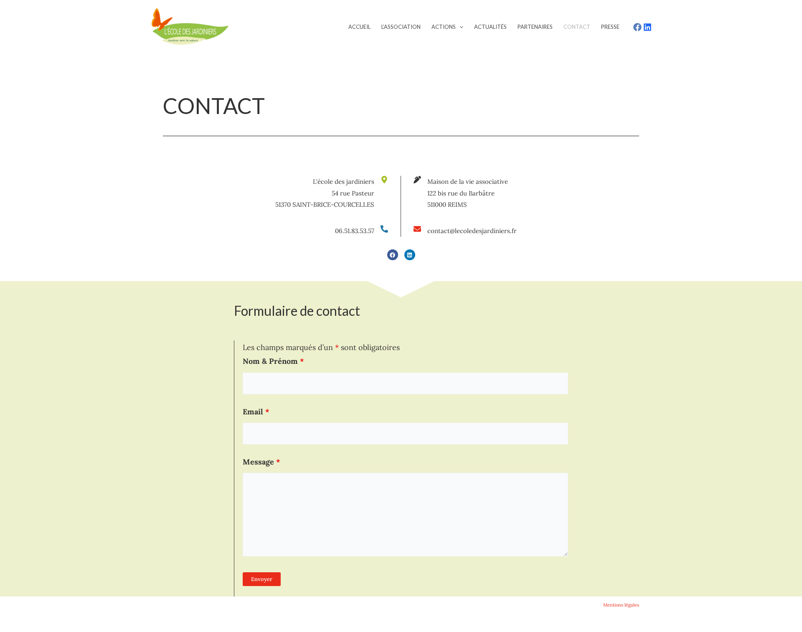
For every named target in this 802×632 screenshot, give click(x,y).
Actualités (490, 26)
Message (261, 462)
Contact (576, 26)
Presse (610, 26)
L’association (401, 26)
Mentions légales (621, 605)
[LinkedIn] (647, 27)
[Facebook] (637, 27)
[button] (459, 27)
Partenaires (535, 26)
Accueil (359, 26)
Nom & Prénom (273, 361)
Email (256, 411)
